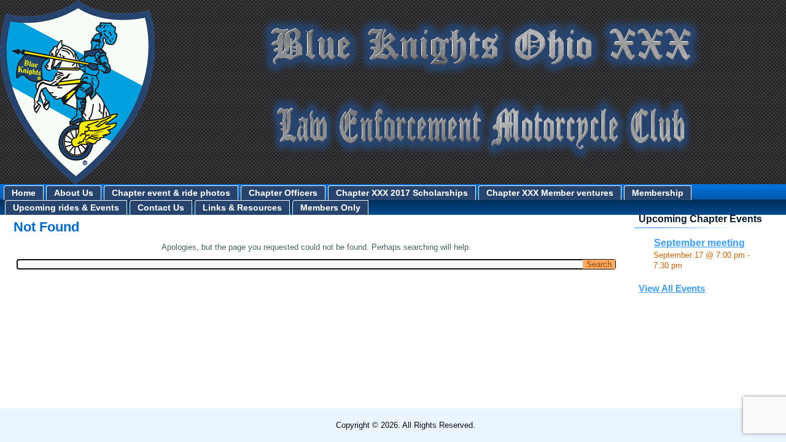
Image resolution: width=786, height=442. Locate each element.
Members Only (330, 207)
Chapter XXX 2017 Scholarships (402, 193)
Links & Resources (242, 207)
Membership (657, 193)
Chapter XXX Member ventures (549, 193)
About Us (73, 193)
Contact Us (161, 207)
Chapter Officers (283, 193)
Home (24, 193)
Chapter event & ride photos (171, 193)
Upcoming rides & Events (66, 207)
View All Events (672, 288)
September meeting (699, 243)
